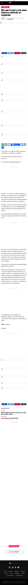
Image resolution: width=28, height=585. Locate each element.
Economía (23, 571)
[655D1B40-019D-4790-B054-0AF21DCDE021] (14, 112)
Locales (5, 571)
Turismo (23, 573)
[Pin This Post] (17, 53)
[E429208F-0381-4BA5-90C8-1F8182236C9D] (14, 80)
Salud (11, 573)
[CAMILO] (14, 1)
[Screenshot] (14, 56)
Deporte (6, 573)
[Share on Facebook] (4, 53)
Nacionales (16, 571)
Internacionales (10, 575)
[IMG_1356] (14, 64)
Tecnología (17, 573)
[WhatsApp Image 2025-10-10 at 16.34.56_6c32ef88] (14, 383)
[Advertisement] (14, 178)
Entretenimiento (19, 575)
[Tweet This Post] (11, 53)
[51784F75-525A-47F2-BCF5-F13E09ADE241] (14, 134)
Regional (10, 571)
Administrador (10, 19)
